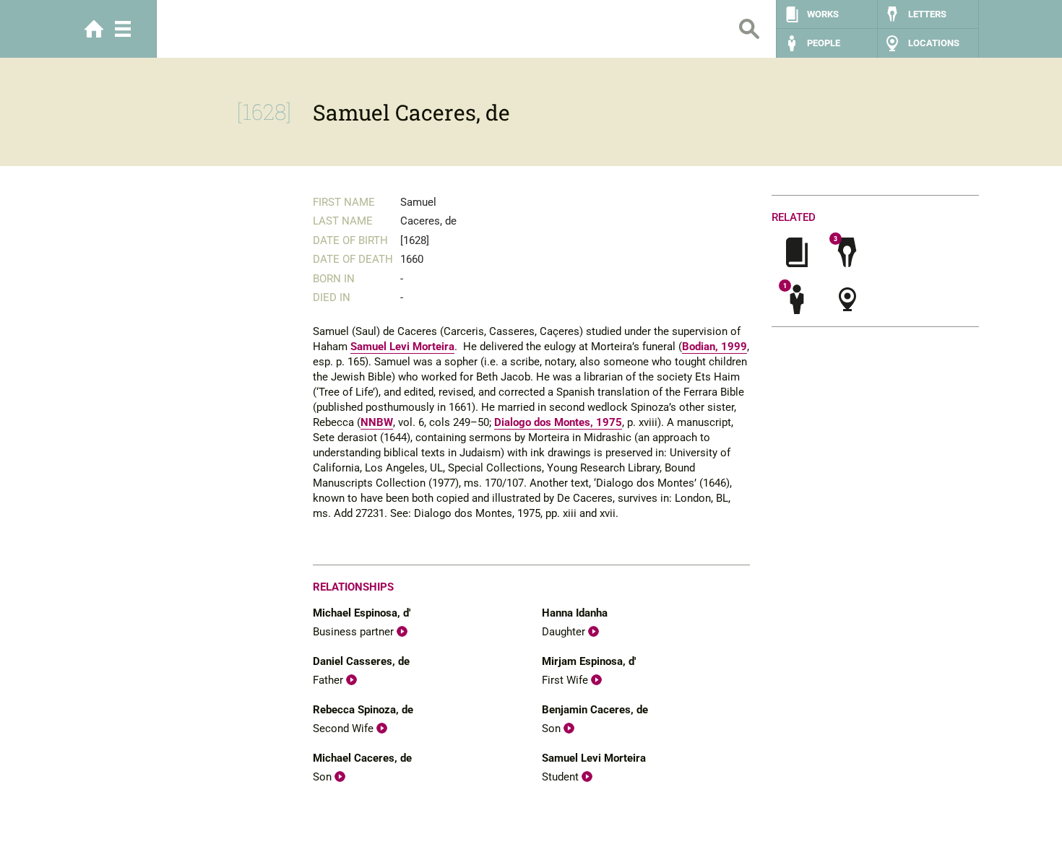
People (823, 43)
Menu (123, 29)
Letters (927, 14)
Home (94, 29)
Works (823, 14)
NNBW (377, 422)
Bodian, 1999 (714, 346)
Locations (933, 43)
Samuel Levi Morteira (402, 346)
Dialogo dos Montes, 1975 (558, 422)
